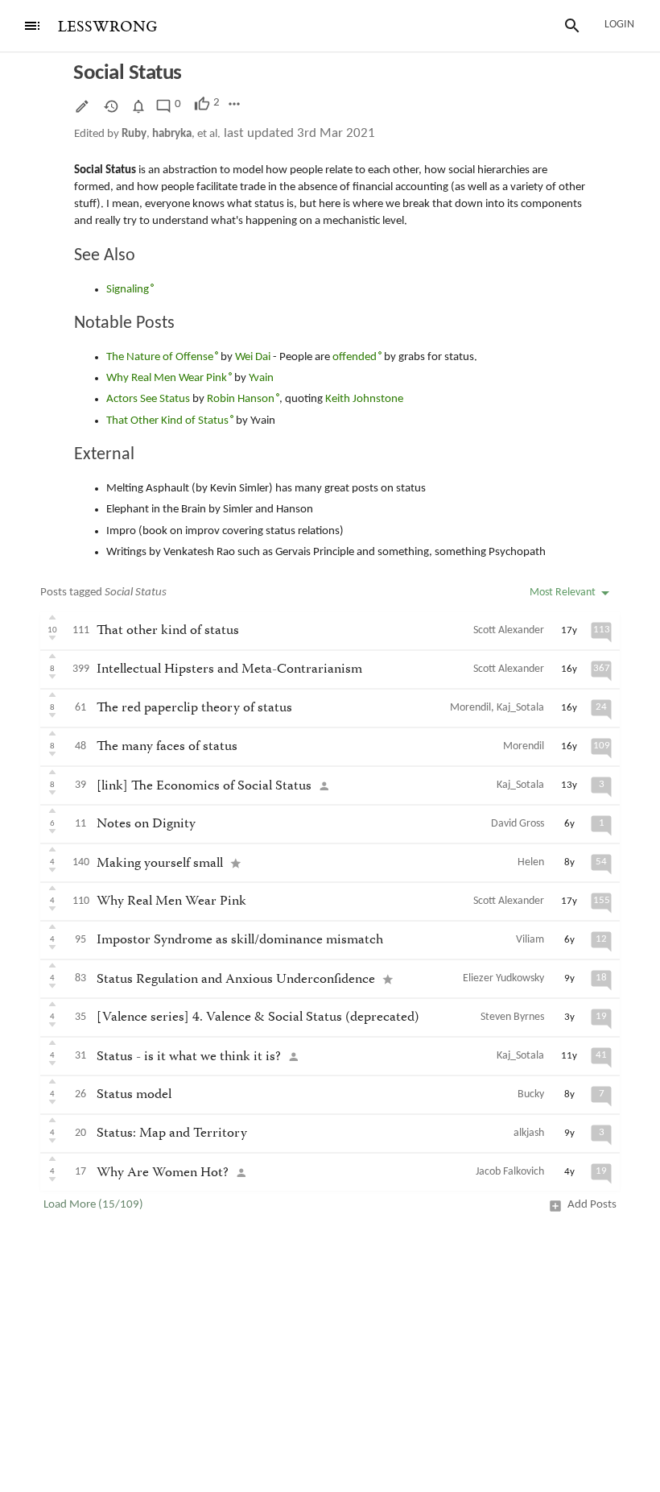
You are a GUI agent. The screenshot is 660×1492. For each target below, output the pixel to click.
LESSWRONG (107, 27)
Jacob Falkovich (510, 1172)
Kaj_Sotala (520, 708)
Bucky (531, 1094)
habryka (172, 134)
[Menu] (32, 25)
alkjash (529, 1133)
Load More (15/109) (93, 1205)
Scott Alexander (508, 630)
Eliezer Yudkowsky (503, 978)
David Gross (517, 824)
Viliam (530, 940)
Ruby (134, 134)
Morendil (470, 708)
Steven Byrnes (512, 1017)
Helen (531, 862)
